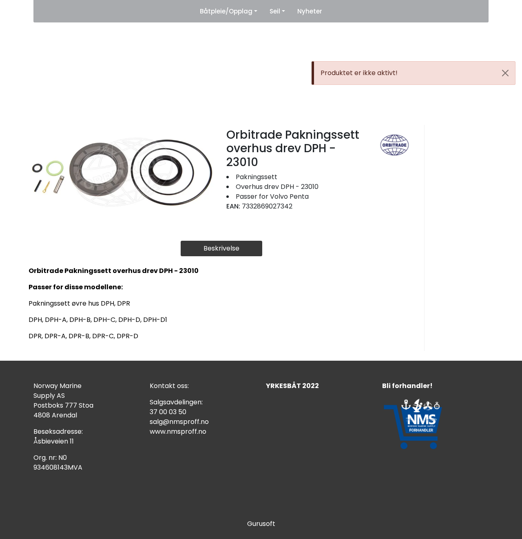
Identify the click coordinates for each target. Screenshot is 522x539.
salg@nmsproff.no (179, 421)
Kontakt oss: (169, 385)
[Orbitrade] (394, 144)
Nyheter (309, 11)
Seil (275, 11)
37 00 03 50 (168, 412)
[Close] (505, 73)
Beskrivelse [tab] (221, 248)
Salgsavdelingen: (176, 402)
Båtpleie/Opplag (226, 11)
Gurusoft (261, 523)
